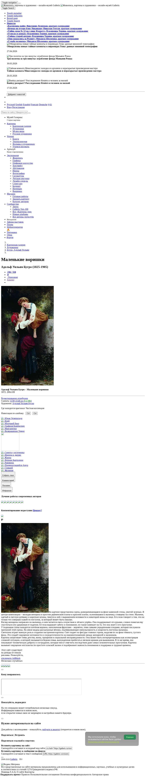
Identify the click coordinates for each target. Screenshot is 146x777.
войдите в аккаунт (51, 729)
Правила (25, 774)
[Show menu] (19, 3)
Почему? (37, 510)
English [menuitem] (19, 104)
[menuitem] (50, 104)
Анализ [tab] (10, 280)
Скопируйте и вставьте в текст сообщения (21, 754)
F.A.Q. (13, 772)
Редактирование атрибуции (14, 398)
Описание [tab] (12, 277)
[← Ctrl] (13, 431)
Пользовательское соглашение (45, 774)
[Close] (2, 669)
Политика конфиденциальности (76, 774)
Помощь (5, 772)
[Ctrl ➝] (12, 452)
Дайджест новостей (16, 94)
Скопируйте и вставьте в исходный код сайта (23, 748)
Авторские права (100, 774)
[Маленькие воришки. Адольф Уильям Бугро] (27, 384)
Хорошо (130, 737)
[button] (14, 13)
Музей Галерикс (15, 118)
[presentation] (76, 282)
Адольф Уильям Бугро (23, 403)
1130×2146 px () (21, 401)
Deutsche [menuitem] (43, 104)
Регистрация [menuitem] (18, 107)
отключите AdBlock (10, 658)
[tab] (11, 272)
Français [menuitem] (34, 104)
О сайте (21, 772)
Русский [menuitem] (11, 104)
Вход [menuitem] (9, 107)
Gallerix (13, 759)
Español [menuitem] (26, 104)
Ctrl (28, 413)
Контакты (29, 772)
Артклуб (15, 150)
